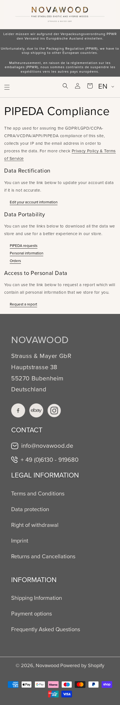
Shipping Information (36, 598)
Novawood (47, 665)
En (102, 86)
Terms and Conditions (37, 493)
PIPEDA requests (23, 245)
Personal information (26, 253)
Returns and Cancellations (43, 556)
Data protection (30, 509)
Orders (15, 260)
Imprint (19, 540)
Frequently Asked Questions (45, 629)
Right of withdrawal (35, 525)
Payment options (31, 613)
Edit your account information (33, 202)
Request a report (23, 304)
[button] (7, 87)
